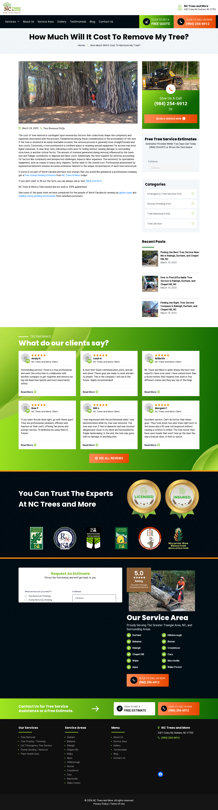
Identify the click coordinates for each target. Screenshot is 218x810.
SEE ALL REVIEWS (110, 458)
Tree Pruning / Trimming (33, 741)
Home (81, 45)
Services (10, 21)
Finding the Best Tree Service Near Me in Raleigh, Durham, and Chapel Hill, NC (179, 256)
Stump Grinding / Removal (34, 749)
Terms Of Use (117, 803)
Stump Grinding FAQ (159, 203)
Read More (27, 392)
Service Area (46, 21)
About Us (28, 21)
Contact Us (106, 21)
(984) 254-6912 (94, 181)
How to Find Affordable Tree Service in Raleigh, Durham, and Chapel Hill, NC (177, 281)
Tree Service (154, 223)
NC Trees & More (71, 175)
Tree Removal (28, 737)
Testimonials (78, 21)
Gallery (61, 21)
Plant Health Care (30, 753)
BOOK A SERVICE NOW (169, 118)
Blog (92, 21)
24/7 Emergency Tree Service (36, 745)
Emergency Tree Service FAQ (164, 194)
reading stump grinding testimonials (37, 196)
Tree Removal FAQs (54, 128)
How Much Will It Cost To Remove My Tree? (115, 45)
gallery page (125, 192)
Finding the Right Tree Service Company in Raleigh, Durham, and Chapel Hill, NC (178, 306)
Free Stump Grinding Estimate (40, 175)
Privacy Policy (100, 803)
